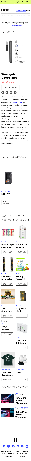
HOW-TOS (11, 16)
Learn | (18, 393)
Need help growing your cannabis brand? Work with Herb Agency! (15, 2)
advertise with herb (21, 10)
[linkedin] (15, 92)
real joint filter (17, 102)
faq (13, 451)
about (17, 451)
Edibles (18, 274)
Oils (2, 324)
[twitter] (7, 92)
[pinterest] (11, 92)
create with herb (22, 453)
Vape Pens (4, 242)
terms (9, 451)
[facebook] (2, 92)
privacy (3, 451)
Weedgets (7, 82)
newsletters (8, 456)
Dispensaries (21, 16)
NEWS (3, 16)
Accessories (5, 191)
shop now (10, 87)
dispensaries (24, 451)
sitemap (22, 456)
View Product (6, 202)
